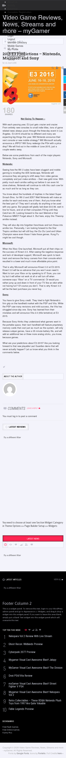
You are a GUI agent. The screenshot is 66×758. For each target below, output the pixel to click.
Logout (11, 39)
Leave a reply (32, 408)
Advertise (13, 8)
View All (57, 579)
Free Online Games (11, 730)
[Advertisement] (33, 483)
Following (13, 29)
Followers (13, 25)
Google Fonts (23, 753)
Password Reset (16, 52)
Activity (11, 5)
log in (15, 416)
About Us (12, 2)
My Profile (13, 49)
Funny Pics (7, 732)
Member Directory (17, 42)
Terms (11, 59)
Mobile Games (15, 45)
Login (11, 32)
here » (60, 753)
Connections (14, 18)
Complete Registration (19, 12)
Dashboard (13, 22)
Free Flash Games (10, 727)
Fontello (42, 753)
